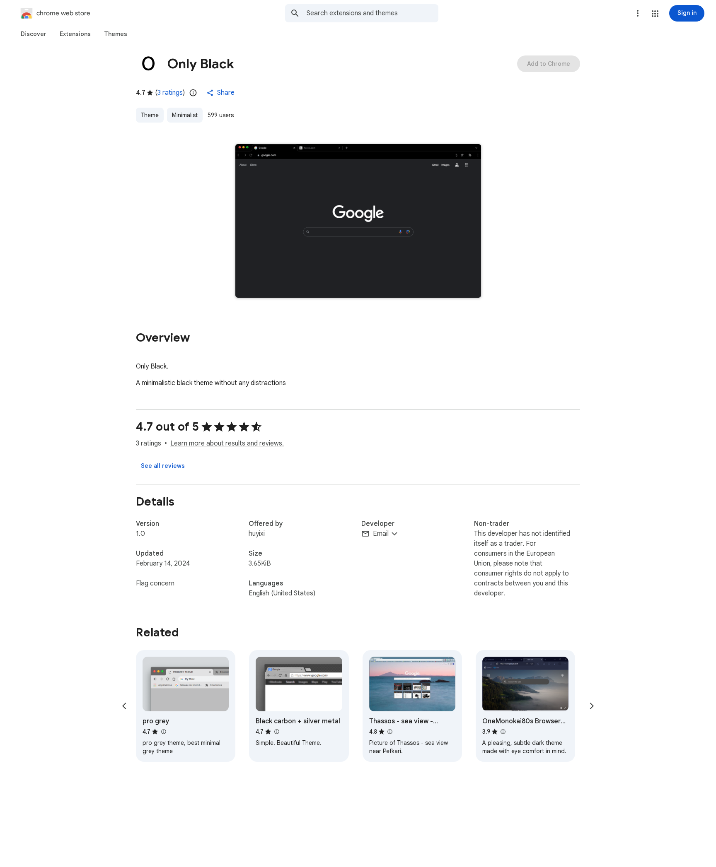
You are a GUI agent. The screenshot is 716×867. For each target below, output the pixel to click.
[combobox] (372, 13)
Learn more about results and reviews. (227, 443)
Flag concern (155, 583)
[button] (655, 13)
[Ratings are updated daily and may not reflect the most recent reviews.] (193, 92)
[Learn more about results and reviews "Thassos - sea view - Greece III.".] (390, 732)
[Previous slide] (124, 706)
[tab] (33, 33)
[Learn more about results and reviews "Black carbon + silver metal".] (276, 732)
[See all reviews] (163, 466)
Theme (150, 115)
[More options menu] (637, 13)
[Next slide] (591, 706)
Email (381, 534)
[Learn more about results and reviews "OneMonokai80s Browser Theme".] (503, 732)
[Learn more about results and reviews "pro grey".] (163, 732)
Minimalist (185, 115)
